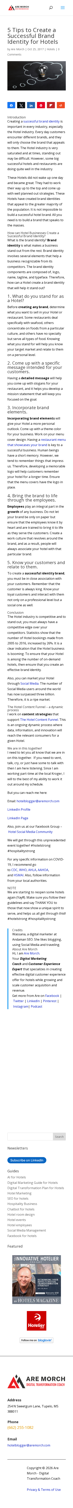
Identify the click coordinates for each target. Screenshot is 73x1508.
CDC (14, 870)
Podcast (36, 1006)
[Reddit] (61, 105)
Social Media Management (26, 1230)
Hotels (51, 49)
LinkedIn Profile (18, 809)
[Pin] (41, 105)
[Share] (11, 105)
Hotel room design (21, 1214)
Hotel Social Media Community (30, 832)
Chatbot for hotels (20, 1209)
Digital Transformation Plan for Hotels (35, 1188)
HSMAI (19, 875)
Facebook (52, 996)
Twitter (18, 1001)
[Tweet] (21, 105)
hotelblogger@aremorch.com (38, 801)
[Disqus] (36, 1069)
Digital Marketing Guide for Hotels (32, 1183)
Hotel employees (19, 1225)
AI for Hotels (16, 1177)
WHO (23, 870)
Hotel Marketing (19, 1193)
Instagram (20, 1006)
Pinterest (49, 1001)
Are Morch (17, 49)
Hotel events (16, 1220)
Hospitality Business (22, 1204)
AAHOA (43, 870)
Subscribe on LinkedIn (26, 1160)
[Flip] (51, 105)
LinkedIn (33, 1001)
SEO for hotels (17, 1198)
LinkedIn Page (17, 818)
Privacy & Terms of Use (44, 1489)
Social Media (29, 683)
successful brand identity (41, 121)
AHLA (32, 870)
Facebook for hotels (22, 1236)
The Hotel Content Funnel (39, 719)
